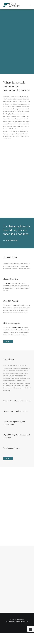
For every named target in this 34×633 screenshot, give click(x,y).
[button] (29, 4)
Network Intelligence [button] (11, 323)
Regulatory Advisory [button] (11, 448)
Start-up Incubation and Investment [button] (17, 401)
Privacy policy (24, 621)
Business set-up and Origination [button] (15, 411)
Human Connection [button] (10, 279)
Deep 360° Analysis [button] (11, 301)
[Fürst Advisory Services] (11, 5)
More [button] (7, 341)
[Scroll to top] (30, 629)
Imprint (18, 621)
